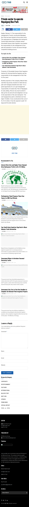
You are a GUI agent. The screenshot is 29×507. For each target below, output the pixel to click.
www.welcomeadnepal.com (9, 438)
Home (2, 16)
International (5, 390)
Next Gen (3, 396)
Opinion (3, 399)
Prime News (7, 16)
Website (3, 365)
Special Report (5, 405)
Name (2, 351)
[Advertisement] (14, 119)
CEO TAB (8, 25)
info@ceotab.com (5, 425)
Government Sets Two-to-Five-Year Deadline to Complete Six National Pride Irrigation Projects (14, 290)
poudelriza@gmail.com (6, 484)
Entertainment (5, 384)
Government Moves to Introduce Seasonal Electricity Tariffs (12, 259)
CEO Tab (3, 169)
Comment (4, 331)
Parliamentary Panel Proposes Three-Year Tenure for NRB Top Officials (14, 62)
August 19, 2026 (10, 293)
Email (2, 358)
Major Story (5, 393)
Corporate (4, 381)
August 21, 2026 (10, 169)
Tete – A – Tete (5, 408)
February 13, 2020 (16, 25)
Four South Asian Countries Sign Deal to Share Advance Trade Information (14, 66)
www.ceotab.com (5, 453)
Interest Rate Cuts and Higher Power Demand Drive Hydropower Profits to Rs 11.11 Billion (13, 58)
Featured (4, 387)
